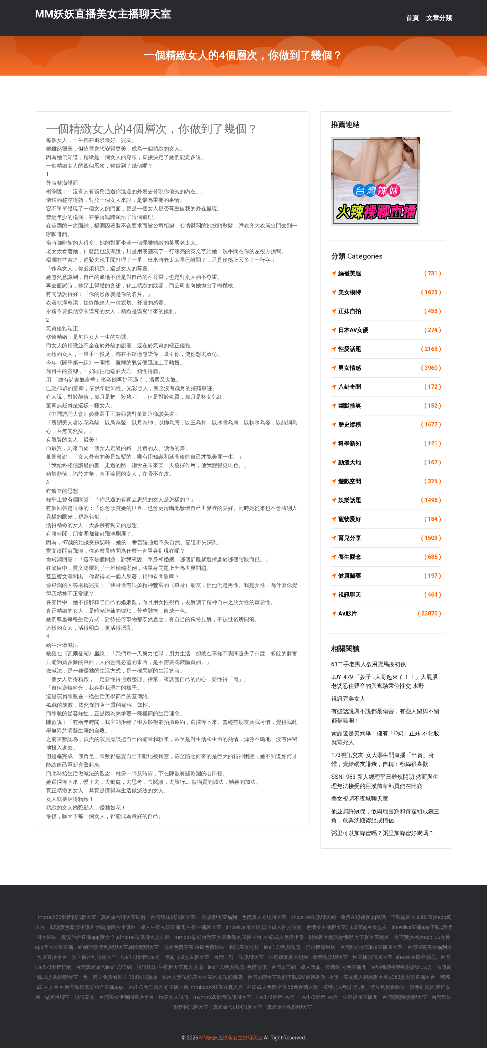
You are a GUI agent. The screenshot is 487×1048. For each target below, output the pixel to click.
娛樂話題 (389, 500)
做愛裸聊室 (58, 997)
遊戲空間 (389, 481)
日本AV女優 (389, 330)
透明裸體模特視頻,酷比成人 (402, 967)
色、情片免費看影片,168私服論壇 (120, 977)
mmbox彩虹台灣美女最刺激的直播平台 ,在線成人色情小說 (239, 937)
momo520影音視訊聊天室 (67, 917)
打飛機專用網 (321, 947)
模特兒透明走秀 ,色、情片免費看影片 (364, 987)
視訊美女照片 (244, 947)
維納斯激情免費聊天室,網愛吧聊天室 (119, 947)
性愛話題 (389, 349)
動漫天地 (389, 462)
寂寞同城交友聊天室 (187, 957)
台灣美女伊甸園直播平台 (127, 997)
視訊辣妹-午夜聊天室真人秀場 (170, 967)
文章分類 (439, 17)
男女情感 (389, 367)
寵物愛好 (389, 519)
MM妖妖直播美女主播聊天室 (103, 13)
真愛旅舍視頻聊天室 (289, 1007)
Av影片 (389, 613)
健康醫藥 (389, 575)
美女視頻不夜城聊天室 (359, 798)
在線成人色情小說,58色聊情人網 (283, 987)
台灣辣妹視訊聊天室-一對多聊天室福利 (194, 917)
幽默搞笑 (389, 405)
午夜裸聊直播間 (361, 997)
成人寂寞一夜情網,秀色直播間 (334, 967)
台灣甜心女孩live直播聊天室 (372, 947)
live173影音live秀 (141, 957)
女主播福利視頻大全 (95, 957)
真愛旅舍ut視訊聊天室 (238, 1007)
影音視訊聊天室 (331, 957)
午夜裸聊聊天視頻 (288, 957)
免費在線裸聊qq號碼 (363, 917)
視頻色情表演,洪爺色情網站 (195, 947)
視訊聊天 (389, 594)
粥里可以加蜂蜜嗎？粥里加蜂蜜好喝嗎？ (382, 833)
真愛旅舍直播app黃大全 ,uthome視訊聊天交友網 (116, 937)
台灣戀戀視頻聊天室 (405, 997)
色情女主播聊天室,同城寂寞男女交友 (347, 927)
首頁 (412, 17)
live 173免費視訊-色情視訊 (238, 967)
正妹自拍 (389, 311)
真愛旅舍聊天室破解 (124, 917)
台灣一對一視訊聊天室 (239, 957)
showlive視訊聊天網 (314, 917)
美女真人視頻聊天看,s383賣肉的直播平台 (389, 977)
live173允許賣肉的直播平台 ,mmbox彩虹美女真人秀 (185, 987)
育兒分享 (389, 538)
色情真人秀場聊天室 (265, 917)
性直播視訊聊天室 (373, 957)
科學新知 (389, 443)
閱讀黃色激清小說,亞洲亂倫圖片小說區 (93, 927)
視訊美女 (85, 997)
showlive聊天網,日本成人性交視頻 (264, 927)
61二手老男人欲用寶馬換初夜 (368, 664)
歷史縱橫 (389, 424)
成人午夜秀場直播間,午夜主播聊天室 (181, 927)
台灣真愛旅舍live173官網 (104, 967)
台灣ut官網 (284, 967)
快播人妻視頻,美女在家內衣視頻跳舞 (203, 977)
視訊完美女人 (348, 698)
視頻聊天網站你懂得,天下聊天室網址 (349, 937)
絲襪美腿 (389, 273)
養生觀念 (389, 556)
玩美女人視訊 (174, 997)
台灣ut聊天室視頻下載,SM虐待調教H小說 (293, 977)
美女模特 (389, 292)
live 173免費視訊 (283, 947)
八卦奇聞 (389, 386)
